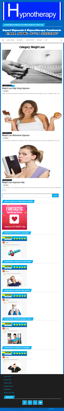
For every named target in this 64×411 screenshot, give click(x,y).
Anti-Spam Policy (8, 386)
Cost (46, 40)
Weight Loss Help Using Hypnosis (16, 88)
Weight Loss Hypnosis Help (13, 182)
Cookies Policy (8, 383)
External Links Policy (9, 392)
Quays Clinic (10, 40)
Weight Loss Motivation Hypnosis (16, 135)
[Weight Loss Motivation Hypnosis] (32, 114)
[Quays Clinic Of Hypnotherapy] (3, 40)
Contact (39, 40)
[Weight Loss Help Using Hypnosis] (32, 66)
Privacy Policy (7, 380)
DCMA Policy (7, 389)
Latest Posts (30, 40)
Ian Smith (6, 91)
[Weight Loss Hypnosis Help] (32, 161)
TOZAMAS (51, 409)
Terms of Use (7, 376)
